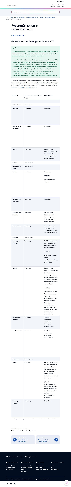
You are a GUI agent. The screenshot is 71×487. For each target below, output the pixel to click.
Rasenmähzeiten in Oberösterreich (47, 17)
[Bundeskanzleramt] (14, 457)
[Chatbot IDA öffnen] (66, 482)
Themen (11, 17)
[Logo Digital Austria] (32, 457)
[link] (23, 439)
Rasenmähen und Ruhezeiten (32, 17)
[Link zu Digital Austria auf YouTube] (15, 484)
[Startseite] (7, 17)
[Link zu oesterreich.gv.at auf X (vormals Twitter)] (7, 484)
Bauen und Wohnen (19, 17)
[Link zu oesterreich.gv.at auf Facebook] (11, 484)
